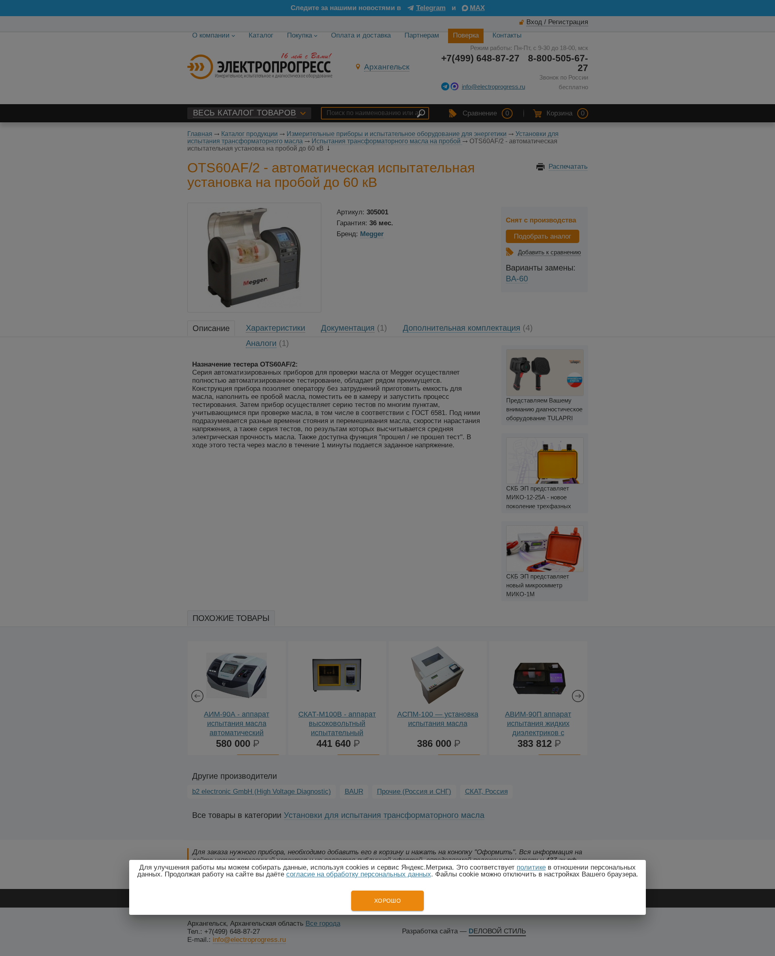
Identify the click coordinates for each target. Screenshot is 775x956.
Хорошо (387, 900)
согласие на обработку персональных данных (358, 874)
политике (531, 867)
